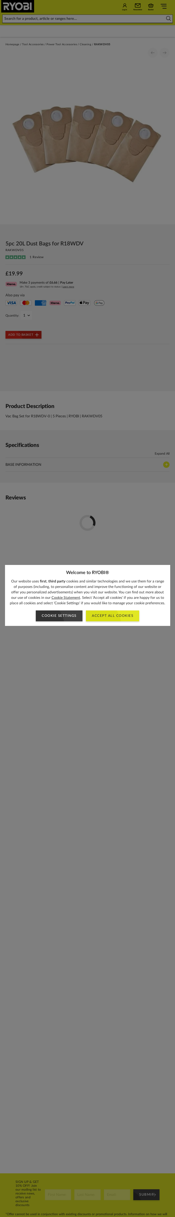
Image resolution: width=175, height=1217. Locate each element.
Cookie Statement (65, 598)
